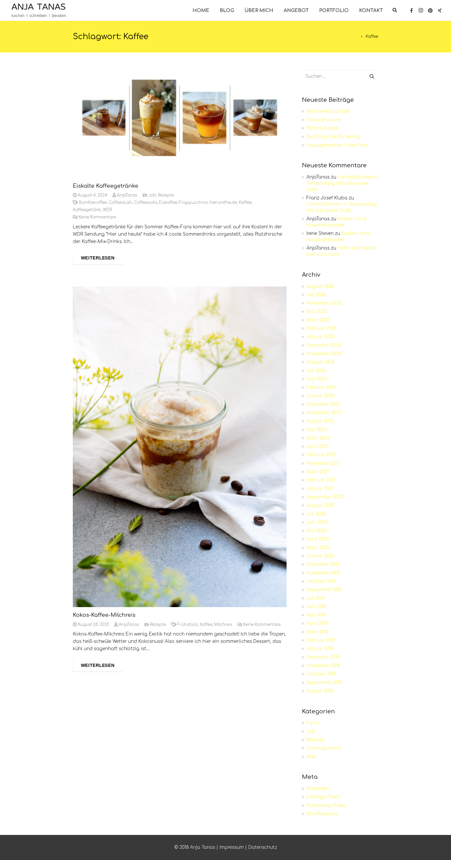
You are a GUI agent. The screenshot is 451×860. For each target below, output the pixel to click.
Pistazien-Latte (323, 119)
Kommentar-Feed (326, 805)
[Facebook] (411, 10)
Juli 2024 (316, 370)
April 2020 (317, 539)
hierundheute (223, 202)
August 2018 (319, 691)
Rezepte (166, 195)
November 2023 (323, 412)
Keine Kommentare (97, 217)
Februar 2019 (320, 640)
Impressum (231, 847)
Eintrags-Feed (322, 796)
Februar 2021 (320, 480)
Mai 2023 (316, 429)
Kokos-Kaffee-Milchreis (104, 615)
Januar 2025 (320, 336)
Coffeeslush (120, 202)
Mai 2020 (316, 530)
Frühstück (187, 624)
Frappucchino (193, 202)
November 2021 (323, 463)
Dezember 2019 (323, 564)
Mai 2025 (316, 311)
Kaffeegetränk (87, 210)
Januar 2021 (320, 488)
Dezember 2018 (323, 657)
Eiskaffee (168, 202)
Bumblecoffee (93, 202)
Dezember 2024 (323, 345)
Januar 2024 (320, 395)
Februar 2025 (321, 328)
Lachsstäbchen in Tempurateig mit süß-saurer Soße (342, 183)
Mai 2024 (316, 379)
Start (352, 36)
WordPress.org (322, 813)
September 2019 (324, 589)
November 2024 (324, 353)
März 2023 (318, 438)
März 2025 (318, 320)
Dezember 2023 (323, 404)
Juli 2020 (316, 514)
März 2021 (317, 471)
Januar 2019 (319, 648)
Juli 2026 (316, 294)
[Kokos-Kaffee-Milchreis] (180, 447)
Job (152, 195)
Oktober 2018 (321, 674)
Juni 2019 (316, 606)
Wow (311, 756)
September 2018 (324, 682)
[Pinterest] (430, 10)
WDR (107, 210)
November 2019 (323, 573)
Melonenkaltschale (327, 111)
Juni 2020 (317, 522)
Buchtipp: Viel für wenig (333, 136)
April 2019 (317, 623)
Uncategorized (323, 748)
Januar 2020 (320, 556)
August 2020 (320, 505)
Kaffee (245, 202)
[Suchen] (395, 10)
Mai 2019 (316, 615)
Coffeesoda (145, 202)
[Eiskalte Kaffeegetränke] (180, 118)
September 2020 (324, 497)
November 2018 (323, 665)
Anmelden (317, 788)
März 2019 (317, 632)
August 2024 (320, 362)
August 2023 (320, 421)
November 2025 (324, 303)
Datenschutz (262, 847)
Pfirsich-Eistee (322, 128)
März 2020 (318, 547)
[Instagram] (421, 10)
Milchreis (223, 624)
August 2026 (320, 286)
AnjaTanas (127, 195)
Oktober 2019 (321, 581)
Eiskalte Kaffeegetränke (105, 186)
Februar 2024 (321, 387)
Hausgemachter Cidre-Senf (337, 145)
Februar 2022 (321, 454)
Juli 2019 (315, 598)
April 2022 (317, 446)
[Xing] (439, 10)
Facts (312, 722)
